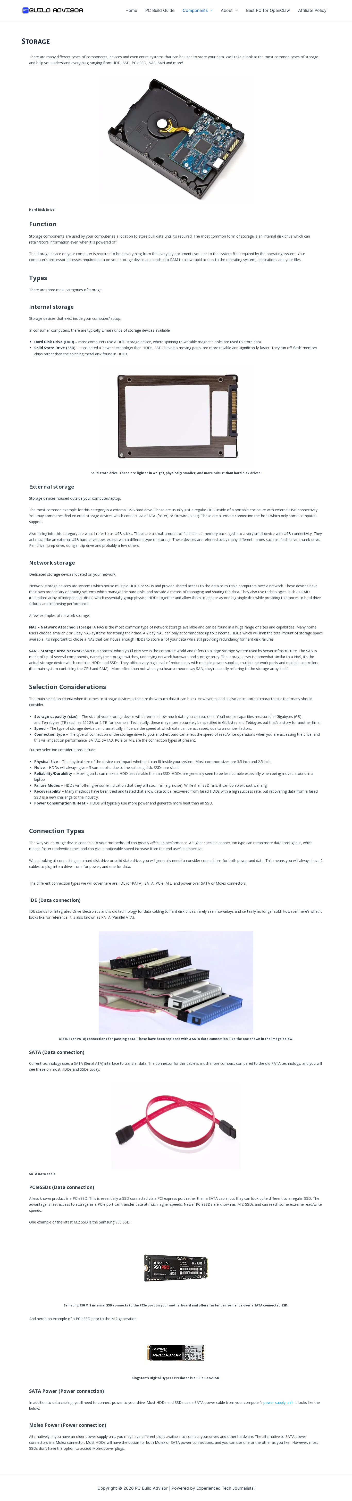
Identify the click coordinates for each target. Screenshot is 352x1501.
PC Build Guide (159, 10)
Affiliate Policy (312, 10)
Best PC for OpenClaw (268, 10)
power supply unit (278, 1402)
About (227, 10)
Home (131, 10)
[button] (210, 10)
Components (195, 10)
